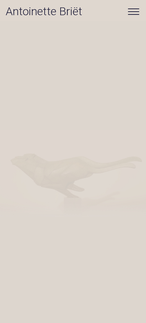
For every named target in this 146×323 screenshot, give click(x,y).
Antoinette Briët (44, 11)
